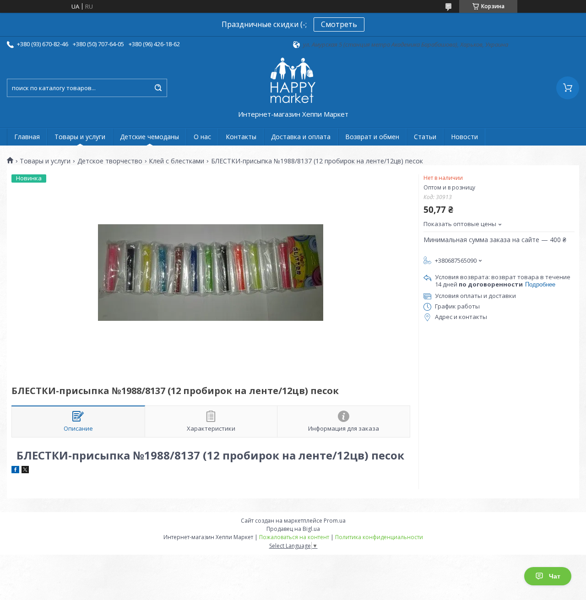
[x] (25, 471)
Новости (464, 136)
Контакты (241, 136)
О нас (202, 136)
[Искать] (158, 88)
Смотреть (339, 24)
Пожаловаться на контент (294, 537)
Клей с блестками (176, 161)
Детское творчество (109, 161)
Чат (554, 576)
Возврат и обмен (372, 136)
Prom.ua (335, 520)
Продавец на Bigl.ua (293, 529)
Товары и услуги (79, 136)
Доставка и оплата (301, 136)
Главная (27, 136)
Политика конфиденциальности (379, 537)
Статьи (425, 136)
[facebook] (15, 471)
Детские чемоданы (149, 136)
